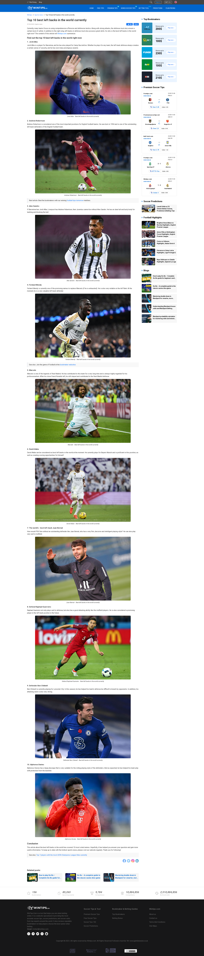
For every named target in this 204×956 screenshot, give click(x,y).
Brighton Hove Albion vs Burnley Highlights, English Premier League (166, 225)
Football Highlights (153, 217)
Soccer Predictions (153, 201)
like (131, 24)
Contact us (153, 918)
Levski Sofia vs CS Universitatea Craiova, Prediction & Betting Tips (166, 209)
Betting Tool (145, 7)
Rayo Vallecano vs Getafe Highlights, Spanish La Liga (166, 261)
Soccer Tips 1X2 (90, 922)
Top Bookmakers (152, 19)
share (136, 24)
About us (152, 914)
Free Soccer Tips (90, 918)
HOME (92, 8)
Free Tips (100, 8)
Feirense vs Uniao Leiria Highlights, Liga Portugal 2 (166, 251)
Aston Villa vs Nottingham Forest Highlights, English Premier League (166, 234)
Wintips (29, 15)
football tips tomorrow (75, 200)
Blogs (146, 270)
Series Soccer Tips (128, 8)
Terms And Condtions (157, 922)
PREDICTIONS (157, 8)
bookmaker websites (68, 365)
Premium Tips (112, 8)
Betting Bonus (117, 918)
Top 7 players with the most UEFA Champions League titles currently (61, 855)
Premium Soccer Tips (154, 87)
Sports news (39, 15)
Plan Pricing (170, 8)
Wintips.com (62, 34)
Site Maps (153, 926)
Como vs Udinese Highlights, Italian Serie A (166, 242)
